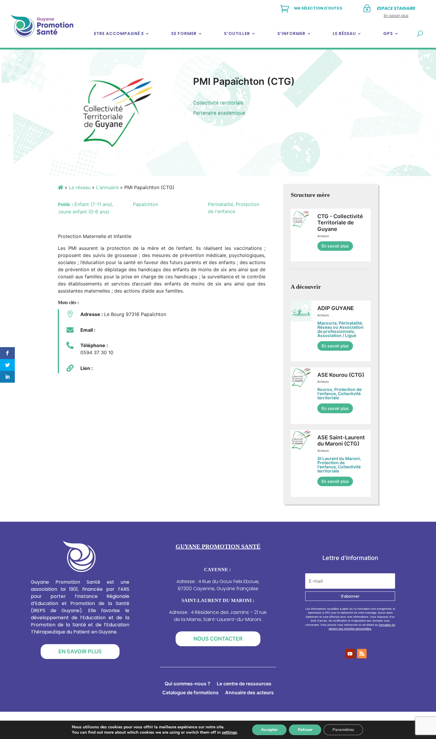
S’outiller (237, 33)
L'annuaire (107, 187)
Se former (184, 33)
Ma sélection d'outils (318, 8)
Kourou (324, 389)
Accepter (269, 729)
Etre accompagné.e (119, 33)
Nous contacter (218, 639)
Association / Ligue (336, 335)
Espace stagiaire (396, 8)
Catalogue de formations (190, 692)
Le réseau (344, 33)
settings (229, 732)
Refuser (305, 729)
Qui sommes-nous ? (187, 684)
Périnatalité (350, 322)
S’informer (291, 33)
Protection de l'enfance (331, 464)
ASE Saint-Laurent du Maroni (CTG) (341, 440)
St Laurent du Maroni (338, 458)
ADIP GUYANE (335, 308)
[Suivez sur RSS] (362, 653)
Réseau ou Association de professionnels (340, 329)
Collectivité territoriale (218, 103)
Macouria (327, 322)
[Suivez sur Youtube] (350, 653)
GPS (388, 33)
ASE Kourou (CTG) (340, 375)
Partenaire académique (219, 113)
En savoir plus (335, 245)
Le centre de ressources (244, 684)
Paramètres (343, 729)
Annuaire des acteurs (249, 692)
